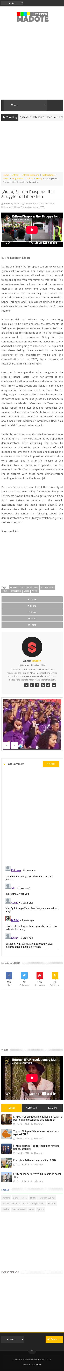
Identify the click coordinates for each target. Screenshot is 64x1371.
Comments (32, 1108)
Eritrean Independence (34, 1203)
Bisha (15, 1197)
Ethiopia (52, 1203)
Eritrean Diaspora (30, 175)
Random (52, 1108)
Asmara (6, 1197)
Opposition (17, 178)
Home (6, 175)
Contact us (55, 1339)
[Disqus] (32, 816)
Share (33, 606)
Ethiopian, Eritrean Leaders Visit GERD (34, 1160)
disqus (51, 764)
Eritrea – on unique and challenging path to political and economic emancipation (37, 1118)
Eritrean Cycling (47, 1197)
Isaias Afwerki (19, 1209)
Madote (39, 1359)
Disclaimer (36, 1364)
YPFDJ (39, 178)
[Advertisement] (32, 62)
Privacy (26, 1364)
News (6, 178)
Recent (11, 1108)
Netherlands (48, 175)
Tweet (33, 599)
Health (6, 1209)
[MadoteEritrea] (26, 685)
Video (29, 178)
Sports (40, 1209)
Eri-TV (24, 1197)
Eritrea (15, 175)
